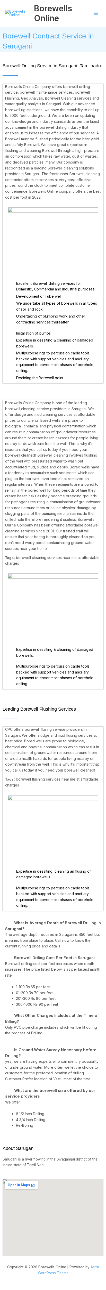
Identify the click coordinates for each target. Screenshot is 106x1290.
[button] (53, 926)
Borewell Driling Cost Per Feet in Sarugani (54, 957)
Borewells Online (53, 13)
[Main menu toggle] (96, 13)
